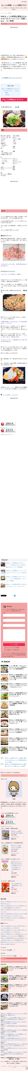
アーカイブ (4, 950)
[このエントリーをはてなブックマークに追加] (14, 595)
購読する (4, 958)
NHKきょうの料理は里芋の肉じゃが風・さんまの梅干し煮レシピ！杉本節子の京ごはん (18, 712)
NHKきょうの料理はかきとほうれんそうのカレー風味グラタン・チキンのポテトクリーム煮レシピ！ (18, 740)
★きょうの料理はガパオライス (10, 89)
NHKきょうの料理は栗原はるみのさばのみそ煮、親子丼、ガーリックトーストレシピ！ (18, 694)
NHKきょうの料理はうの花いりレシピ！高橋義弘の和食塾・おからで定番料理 (18, 703)
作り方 (7, 95)
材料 (6, 93)
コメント (5, 628)
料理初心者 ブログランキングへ (7, 427)
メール (5, 618)
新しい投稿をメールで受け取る (11, 649)
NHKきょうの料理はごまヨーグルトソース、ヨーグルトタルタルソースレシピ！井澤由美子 (18, 730)
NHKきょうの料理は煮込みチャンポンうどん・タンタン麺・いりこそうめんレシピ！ (18, 721)
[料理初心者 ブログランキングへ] (14, 424)
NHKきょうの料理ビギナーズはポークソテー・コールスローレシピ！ (18, 986)
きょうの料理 (6, 394)
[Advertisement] (14, 38)
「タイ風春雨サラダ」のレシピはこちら (11, 77)
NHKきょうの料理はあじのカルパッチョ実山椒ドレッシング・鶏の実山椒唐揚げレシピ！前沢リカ (18, 977)
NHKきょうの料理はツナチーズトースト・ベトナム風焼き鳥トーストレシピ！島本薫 (16, 578)
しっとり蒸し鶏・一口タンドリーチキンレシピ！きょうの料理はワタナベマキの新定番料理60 (18, 667)
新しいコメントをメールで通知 (11, 647)
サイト (4, 623)
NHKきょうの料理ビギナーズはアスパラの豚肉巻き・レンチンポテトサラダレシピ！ (18, 1004)
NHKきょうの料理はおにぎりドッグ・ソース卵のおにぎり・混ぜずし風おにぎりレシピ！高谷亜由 (16, 565)
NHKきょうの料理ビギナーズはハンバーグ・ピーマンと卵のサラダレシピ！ (18, 968)
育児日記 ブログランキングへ (7, 434)
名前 (4, 613)
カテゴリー (4, 955)
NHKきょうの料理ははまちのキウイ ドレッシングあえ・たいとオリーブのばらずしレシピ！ (18, 685)
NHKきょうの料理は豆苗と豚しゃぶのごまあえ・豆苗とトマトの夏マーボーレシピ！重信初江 (18, 749)
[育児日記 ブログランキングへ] (14, 430)
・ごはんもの (14, 394)
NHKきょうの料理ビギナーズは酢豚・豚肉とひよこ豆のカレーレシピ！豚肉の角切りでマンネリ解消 (16, 760)
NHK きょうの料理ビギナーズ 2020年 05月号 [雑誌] (16, 847)
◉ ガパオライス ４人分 (11, 91)
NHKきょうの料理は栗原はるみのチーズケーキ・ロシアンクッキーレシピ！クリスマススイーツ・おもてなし (14, 1040)
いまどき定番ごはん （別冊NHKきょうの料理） (16, 885)
